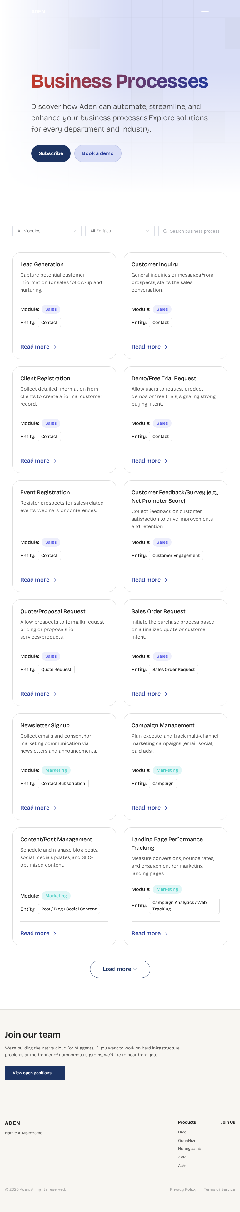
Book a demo (98, 153)
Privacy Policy (183, 1189)
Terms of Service (219, 1189)
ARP (182, 1157)
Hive (182, 1132)
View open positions (35, 1072)
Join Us (228, 1122)
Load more (117, 969)
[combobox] (44, 231)
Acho (183, 1165)
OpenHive (187, 1140)
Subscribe (51, 153)
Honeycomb (189, 1149)
